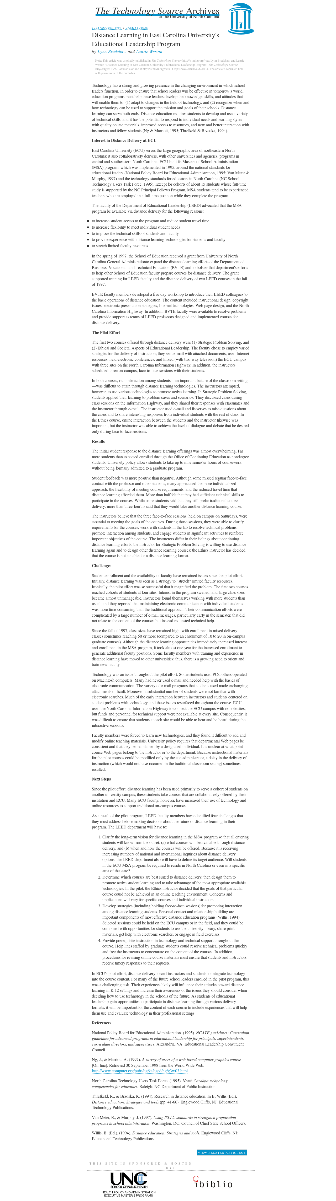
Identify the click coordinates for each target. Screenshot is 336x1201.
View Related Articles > (222, 1152)
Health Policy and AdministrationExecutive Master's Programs (129, 1194)
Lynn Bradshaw (112, 51)
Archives (157, 10)
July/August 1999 (106, 27)
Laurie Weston (149, 51)
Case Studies (137, 27)
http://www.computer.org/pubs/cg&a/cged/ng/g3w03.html (140, 1070)
